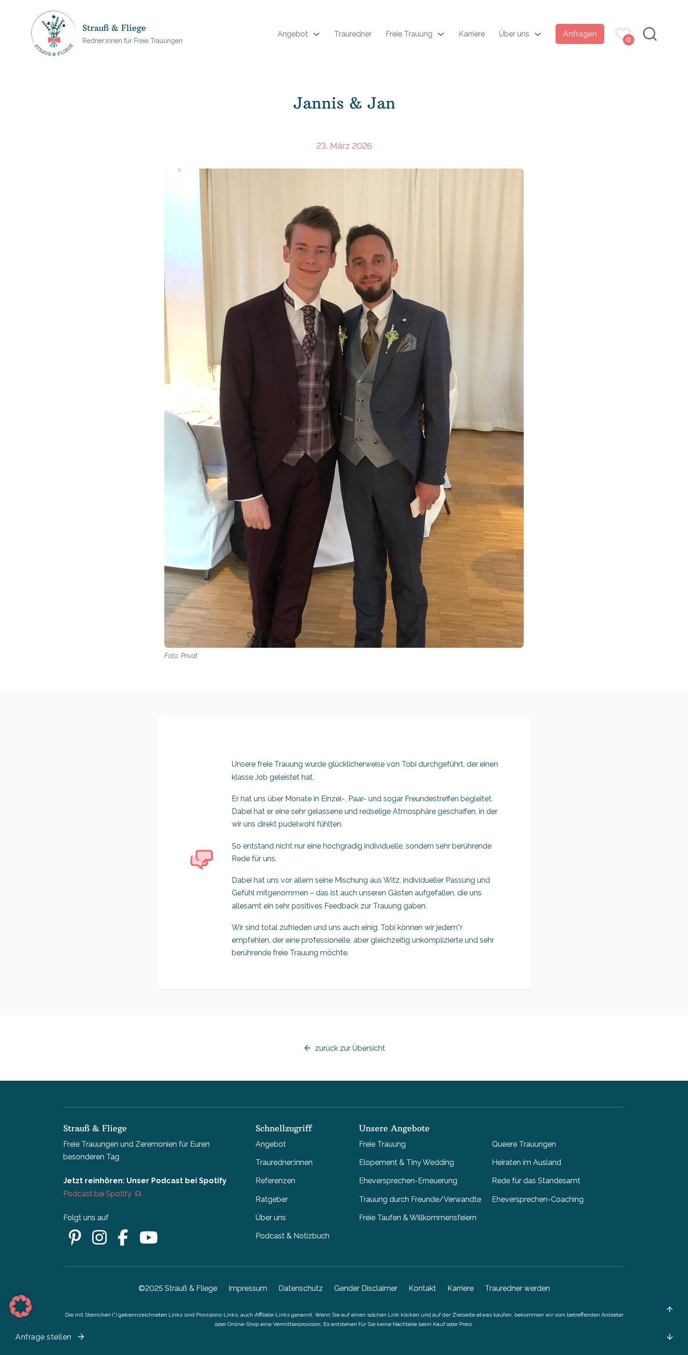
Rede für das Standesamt (536, 1180)
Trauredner (353, 33)
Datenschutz (300, 1288)
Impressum (247, 1288)
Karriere (472, 33)
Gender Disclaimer (365, 1288)
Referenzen (275, 1180)
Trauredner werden (517, 1288)
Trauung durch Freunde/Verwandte (420, 1199)
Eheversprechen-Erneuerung (408, 1180)
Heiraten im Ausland (526, 1162)
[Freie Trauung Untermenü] (441, 34)
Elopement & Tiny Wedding (406, 1162)
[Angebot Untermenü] (316, 34)
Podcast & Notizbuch (292, 1235)
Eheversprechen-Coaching (538, 1199)
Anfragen (580, 33)
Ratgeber (272, 1199)
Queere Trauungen (524, 1144)
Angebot (293, 33)
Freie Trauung (409, 33)
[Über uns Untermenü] (538, 34)
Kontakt (422, 1288)
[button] (20, 1306)
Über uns (514, 33)
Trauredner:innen (284, 1162)
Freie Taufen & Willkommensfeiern (417, 1217)
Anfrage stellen (43, 1337)
